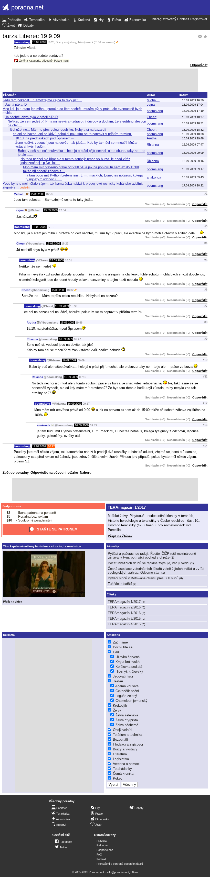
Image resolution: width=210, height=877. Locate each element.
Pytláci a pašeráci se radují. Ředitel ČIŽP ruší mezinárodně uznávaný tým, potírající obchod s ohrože (152, 555)
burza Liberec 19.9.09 (31, 36)
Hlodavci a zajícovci (128, 744)
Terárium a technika (127, 735)
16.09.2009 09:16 (193, 160)
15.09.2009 (39, 42)
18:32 (70, 290)
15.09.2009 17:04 (193, 104)
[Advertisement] (105, 80)
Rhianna (153, 145)
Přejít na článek (120, 536)
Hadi (116, 652)
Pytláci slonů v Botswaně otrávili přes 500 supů (143, 578)
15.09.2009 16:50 (193, 100)
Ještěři (118, 681)
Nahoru (85, 472)
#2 (205, 209)
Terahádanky (122, 769)
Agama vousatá (127, 686)
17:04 (62, 210)
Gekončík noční (127, 691)
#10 (205, 359)
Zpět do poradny (16, 472)
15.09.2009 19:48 (193, 138)
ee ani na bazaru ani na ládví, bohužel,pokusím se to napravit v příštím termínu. (72, 134)
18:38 (73, 306)
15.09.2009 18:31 (193, 123)
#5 (205, 259)
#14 (205, 445)
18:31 (68, 260)
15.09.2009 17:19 (193, 110)
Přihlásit (183, 19)
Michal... (153, 100)
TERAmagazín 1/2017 (127, 507)
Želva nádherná (127, 725)
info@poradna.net (118, 872)
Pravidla (102, 840)
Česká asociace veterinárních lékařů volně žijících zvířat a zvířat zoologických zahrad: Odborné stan (156, 570)
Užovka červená (128, 657)
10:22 (51, 446)
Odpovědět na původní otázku (54, 472)
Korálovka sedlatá (129, 667)
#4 (205, 243)
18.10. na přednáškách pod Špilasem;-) (44, 138)
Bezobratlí (120, 739)
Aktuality (113, 546)
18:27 (64, 243)
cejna (151, 104)
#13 (205, 424)
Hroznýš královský (129, 671)
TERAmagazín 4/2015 (124, 624)
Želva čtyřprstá (127, 720)
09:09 (81, 360)
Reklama (102, 845)
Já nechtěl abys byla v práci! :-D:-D (31, 117)
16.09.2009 (66, 339)
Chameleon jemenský (132, 701)
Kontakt (101, 859)
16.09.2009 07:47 (193, 144)
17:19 (50, 226)
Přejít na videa (12, 601)
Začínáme (120, 642)
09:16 (82, 377)
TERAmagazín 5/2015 (124, 618)
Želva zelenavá (127, 715)
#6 (205, 289)
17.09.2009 (39, 446)
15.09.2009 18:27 (193, 117)
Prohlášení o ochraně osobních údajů (120, 863)
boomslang (22, 42)
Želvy (117, 710)
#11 (205, 376)
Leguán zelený (126, 696)
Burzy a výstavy (66, 42)
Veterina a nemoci (126, 764)
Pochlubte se (122, 647)
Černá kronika (123, 773)
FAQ (99, 854)
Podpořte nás (12, 506)
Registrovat (198, 19)
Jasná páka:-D (16, 104)
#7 (205, 305)
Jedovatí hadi (123, 676)
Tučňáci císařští (120, 584)
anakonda (154, 177)
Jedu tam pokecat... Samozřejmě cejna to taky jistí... (42, 100)
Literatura (120, 754)
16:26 (50, 42)
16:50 (49, 194)
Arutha (151, 138)
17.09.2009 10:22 (193, 185)
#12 (205, 403)
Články (111, 594)
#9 (205, 338)
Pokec (117, 778)
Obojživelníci (122, 730)
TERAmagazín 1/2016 (124, 613)
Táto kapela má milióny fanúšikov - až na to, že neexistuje (42, 546)
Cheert (151, 117)
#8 (205, 322)
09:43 (93, 425)
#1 (205, 193)
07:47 (77, 339)
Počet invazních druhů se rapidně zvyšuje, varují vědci (148, 563)
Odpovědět (198, 65)
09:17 (86, 403)
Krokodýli (120, 705)
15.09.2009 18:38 (193, 134)
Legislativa (121, 759)
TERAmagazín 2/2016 (124, 607)
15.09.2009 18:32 (193, 129)
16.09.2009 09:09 (193, 152)
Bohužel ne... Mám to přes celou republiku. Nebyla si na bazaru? (58, 129)
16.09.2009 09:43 (193, 177)
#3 (205, 226)
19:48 (79, 322)
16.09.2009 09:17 (193, 169)
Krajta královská (128, 662)
